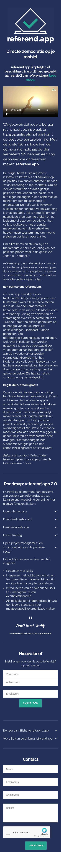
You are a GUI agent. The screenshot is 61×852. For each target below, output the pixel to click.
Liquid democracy (15, 511)
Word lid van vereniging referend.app (27, 738)
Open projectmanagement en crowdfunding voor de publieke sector (24, 547)
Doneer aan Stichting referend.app (26, 730)
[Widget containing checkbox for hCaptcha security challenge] (26, 832)
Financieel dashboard (17, 519)
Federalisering (12, 535)
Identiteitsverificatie (16, 527)
